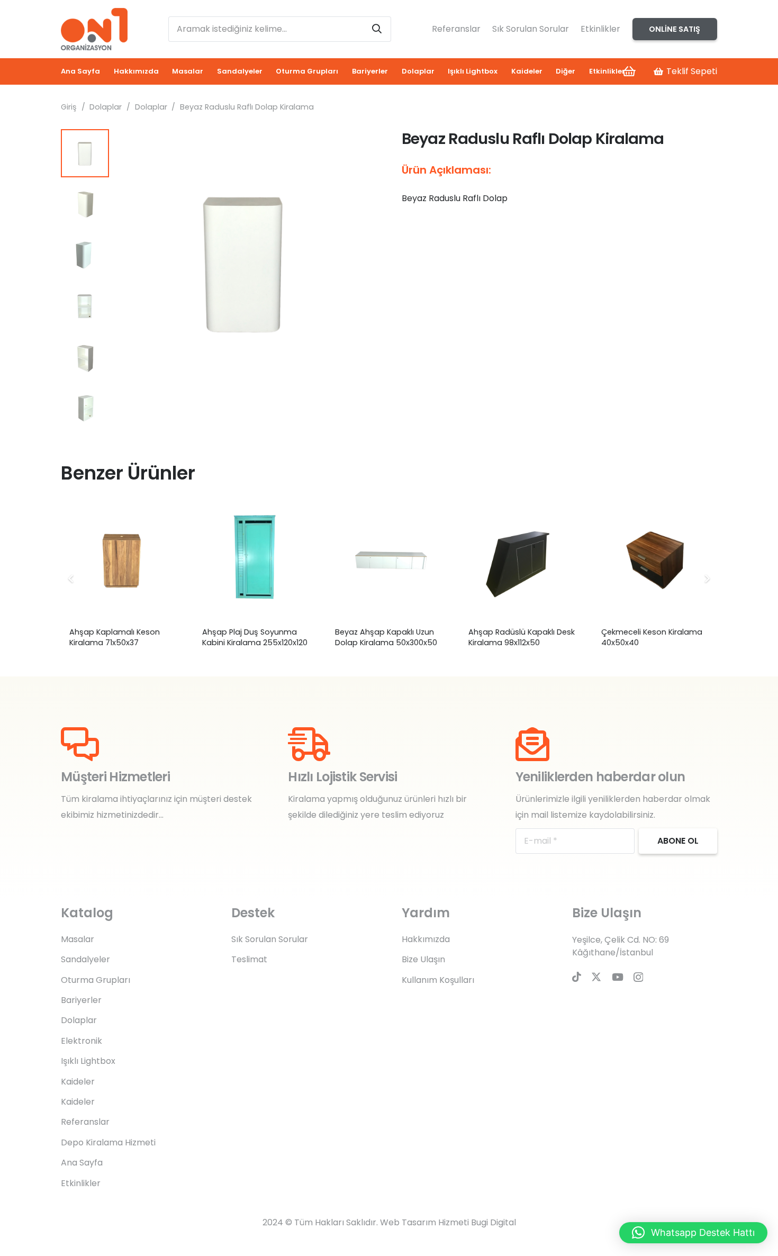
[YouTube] (617, 977)
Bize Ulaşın (423, 959)
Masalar (77, 939)
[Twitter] (596, 977)
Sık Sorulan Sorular (530, 29)
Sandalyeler (85, 959)
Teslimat (249, 959)
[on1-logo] (94, 29)
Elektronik (81, 1041)
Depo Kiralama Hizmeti (108, 1142)
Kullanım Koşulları (438, 980)
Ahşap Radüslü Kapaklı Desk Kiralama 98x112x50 (521, 637)
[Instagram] (638, 977)
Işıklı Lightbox (88, 1061)
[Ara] (377, 29)
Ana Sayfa (82, 1162)
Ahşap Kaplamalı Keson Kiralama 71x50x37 (114, 637)
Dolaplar (105, 107)
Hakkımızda (426, 939)
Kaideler (78, 1082)
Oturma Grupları (95, 980)
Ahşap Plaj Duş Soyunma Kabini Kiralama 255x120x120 (254, 637)
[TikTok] (576, 977)
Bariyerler (81, 1000)
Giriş (69, 107)
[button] (359, 146)
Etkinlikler (600, 29)
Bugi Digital (493, 1222)
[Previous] (71, 578)
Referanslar (456, 29)
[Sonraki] (706, 578)
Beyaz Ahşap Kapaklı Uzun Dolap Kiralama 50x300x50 (386, 637)
